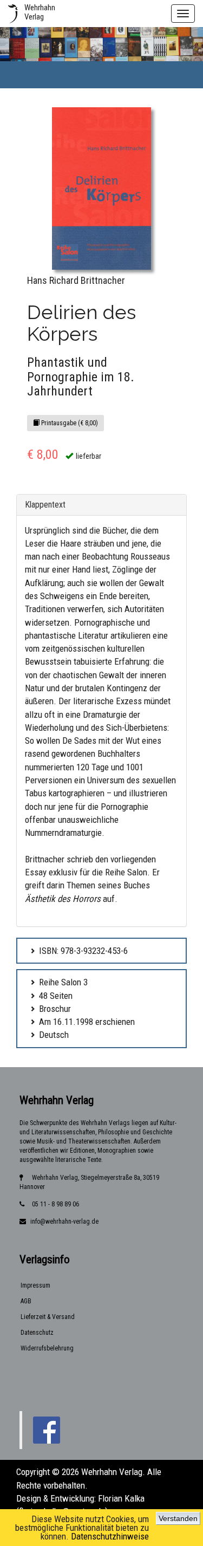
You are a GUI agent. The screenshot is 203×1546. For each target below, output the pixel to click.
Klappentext (45, 504)
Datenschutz (37, 1332)
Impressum (35, 1285)
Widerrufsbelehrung (47, 1348)
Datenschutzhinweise (110, 1536)
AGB (26, 1301)
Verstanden (178, 1518)
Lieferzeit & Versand (48, 1317)
